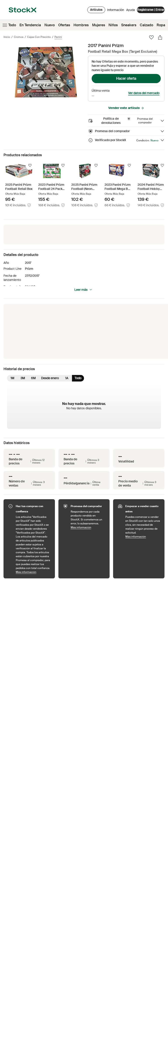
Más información (33, 572)
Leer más (81, 290)
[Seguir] (30, 165)
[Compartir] (160, 37)
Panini (58, 37)
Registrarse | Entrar (150, 10)
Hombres (81, 25)
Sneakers (128, 25)
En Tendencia (30, 25)
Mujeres (98, 25)
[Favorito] (151, 37)
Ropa (161, 25)
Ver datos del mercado (143, 93)
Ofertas (64, 25)
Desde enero (50, 378)
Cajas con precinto (39, 37)
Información (115, 11)
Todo (12, 25)
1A (66, 378)
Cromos (18, 37)
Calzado (146, 25)
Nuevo (49, 25)
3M (23, 378)
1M (12, 378)
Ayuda (130, 10)
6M (33, 378)
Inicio (7, 37)
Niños (113, 25)
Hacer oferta (126, 78)
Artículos (96, 10)
